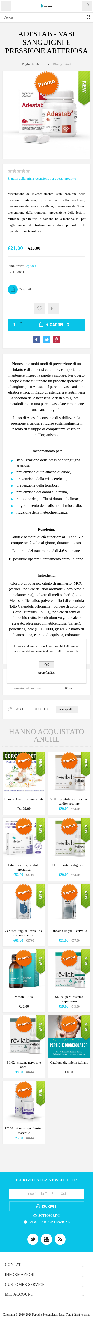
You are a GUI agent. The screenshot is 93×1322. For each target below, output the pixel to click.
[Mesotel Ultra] (24, 970)
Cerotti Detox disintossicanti (23, 799)
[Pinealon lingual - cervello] (69, 905)
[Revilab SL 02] (24, 1036)
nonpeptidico (66, 709)
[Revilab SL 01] (69, 773)
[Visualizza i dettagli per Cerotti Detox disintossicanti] (24, 773)
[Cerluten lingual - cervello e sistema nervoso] (24, 905)
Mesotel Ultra (24, 997)
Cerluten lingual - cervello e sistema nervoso (24, 933)
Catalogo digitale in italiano (69, 1062)
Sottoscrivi (49, 1215)
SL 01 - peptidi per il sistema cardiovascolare (69, 801)
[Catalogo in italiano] (69, 1036)
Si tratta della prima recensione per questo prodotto (42, 178)
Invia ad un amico (53, 308)
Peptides (30, 266)
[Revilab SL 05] (69, 839)
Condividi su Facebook (36, 339)
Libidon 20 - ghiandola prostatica (23, 867)
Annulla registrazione (49, 1222)
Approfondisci (46, 672)
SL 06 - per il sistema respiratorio (69, 999)
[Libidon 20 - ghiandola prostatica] (24, 839)
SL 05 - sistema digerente (69, 865)
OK (46, 665)
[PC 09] (24, 1102)
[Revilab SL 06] (69, 970)
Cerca (88, 17)
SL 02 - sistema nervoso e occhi (24, 1065)
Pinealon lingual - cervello (69, 931)
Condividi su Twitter (46, 339)
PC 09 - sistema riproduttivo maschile (24, 1131)
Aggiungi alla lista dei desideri (39, 308)
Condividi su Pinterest (56, 339)
